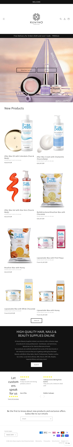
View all (36, 320)
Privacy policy (47, 441)
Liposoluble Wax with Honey (48, 310)
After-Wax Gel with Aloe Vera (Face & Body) (19, 211)
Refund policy (39, 441)
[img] (13, 396)
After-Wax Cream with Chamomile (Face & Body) (50, 158)
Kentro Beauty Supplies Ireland (17, 441)
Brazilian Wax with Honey (14, 268)
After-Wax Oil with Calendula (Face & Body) (19, 157)
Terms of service (55, 441)
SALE (46, 70)
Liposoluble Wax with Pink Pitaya (50, 258)
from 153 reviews (13, 399)
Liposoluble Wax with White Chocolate (19, 309)
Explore (36, 365)
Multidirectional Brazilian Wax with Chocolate (51, 213)
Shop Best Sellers (26, 70)
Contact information (64, 442)
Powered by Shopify (29, 441)
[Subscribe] (50, 419)
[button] (4, 19)
